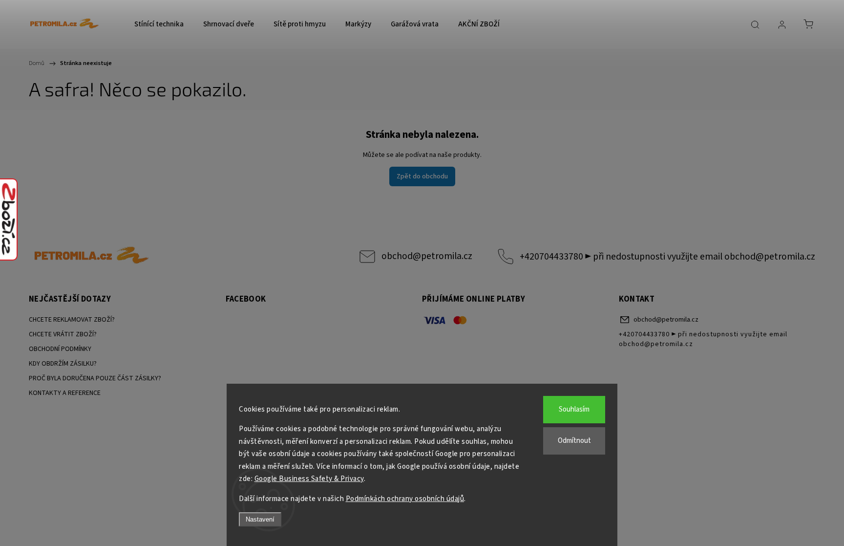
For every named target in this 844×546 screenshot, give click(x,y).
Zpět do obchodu (422, 176)
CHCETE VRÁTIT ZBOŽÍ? (63, 334)
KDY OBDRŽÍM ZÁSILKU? (63, 364)
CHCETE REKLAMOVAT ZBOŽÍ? (72, 320)
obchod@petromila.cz (426, 256)
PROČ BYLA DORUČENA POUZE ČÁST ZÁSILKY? (95, 378)
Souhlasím (574, 409)
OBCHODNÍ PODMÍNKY (60, 349)
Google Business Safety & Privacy (309, 479)
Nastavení (260, 519)
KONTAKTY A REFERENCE (65, 393)
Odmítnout (574, 441)
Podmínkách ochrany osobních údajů (405, 499)
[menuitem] (159, 24)
